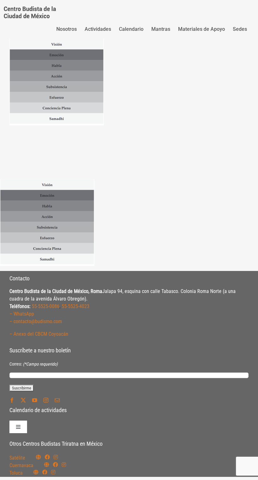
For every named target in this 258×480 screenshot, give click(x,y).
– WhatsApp (21, 314)
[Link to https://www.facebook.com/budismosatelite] (47, 457)
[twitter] (23, 400)
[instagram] (45, 400)
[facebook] (11, 400)
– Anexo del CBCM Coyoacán (38, 334)
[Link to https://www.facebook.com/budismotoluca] (44, 472)
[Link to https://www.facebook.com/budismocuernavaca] (55, 464)
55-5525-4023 (75, 306)
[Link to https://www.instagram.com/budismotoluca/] (53, 472)
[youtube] (34, 400)
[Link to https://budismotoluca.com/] (35, 472)
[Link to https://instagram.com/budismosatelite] (55, 457)
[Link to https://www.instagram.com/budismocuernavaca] (64, 464)
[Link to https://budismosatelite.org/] (38, 457)
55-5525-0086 (45, 306)
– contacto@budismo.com (35, 321)
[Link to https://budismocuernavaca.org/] (46, 464)
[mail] (57, 400)
